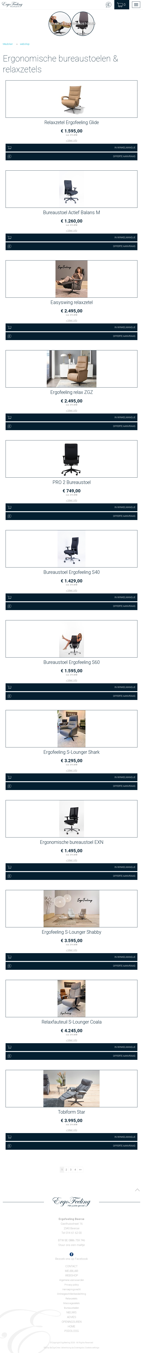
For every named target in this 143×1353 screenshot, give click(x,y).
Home (71, 1326)
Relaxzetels (71, 1298)
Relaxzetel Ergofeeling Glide (71, 122)
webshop (25, 44)
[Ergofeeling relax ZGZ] (71, 369)
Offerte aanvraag (124, 156)
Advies (71, 1317)
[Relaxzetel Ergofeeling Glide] (71, 99)
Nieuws (71, 1312)
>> (80, 1169)
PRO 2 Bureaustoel (72, 482)
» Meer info (71, 140)
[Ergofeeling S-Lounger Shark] (71, 729)
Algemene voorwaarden (71, 1280)
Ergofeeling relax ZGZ (71, 392)
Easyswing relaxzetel (71, 302)
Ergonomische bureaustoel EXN (71, 842)
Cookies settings (92, 1348)
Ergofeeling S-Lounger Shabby (71, 932)
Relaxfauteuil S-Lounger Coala (72, 1022)
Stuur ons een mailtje (71, 1245)
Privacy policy (71, 1284)
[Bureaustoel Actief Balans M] (71, 189)
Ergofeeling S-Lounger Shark (71, 752)
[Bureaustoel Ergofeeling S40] (71, 549)
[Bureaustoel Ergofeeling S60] (71, 639)
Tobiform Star (71, 1112)
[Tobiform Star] (71, 1088)
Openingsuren (72, 1321)
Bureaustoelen (71, 1307)
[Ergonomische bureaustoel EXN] (71, 819)
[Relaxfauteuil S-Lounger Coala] (71, 998)
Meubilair (8, 44)
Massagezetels (71, 1303)
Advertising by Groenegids (72, 1348)
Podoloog (71, 1331)
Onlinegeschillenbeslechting (71, 1293)
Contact (71, 1266)
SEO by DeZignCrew (52, 1348)
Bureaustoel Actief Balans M (71, 212)
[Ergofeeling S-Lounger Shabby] (71, 909)
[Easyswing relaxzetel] (71, 279)
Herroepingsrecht (71, 1289)
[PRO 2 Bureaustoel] (71, 459)
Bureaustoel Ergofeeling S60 (71, 662)
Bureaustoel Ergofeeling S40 (71, 572)
